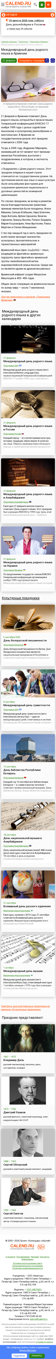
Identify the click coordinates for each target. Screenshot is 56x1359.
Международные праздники (16, 911)
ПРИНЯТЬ (37, 1355)
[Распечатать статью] (53, 60)
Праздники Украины (13, 570)
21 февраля (9, 60)
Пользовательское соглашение (27, 1266)
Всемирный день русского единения (27, 906)
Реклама (35, 1257)
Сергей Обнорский (15, 1164)
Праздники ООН (11, 365)
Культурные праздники (21, 598)
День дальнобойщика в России (24, 24)
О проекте (10, 1257)
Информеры (27, 1259)
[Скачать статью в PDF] (47, 60)
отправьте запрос (44, 1342)
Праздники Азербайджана (15, 502)
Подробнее (19, 1355)
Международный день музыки (23, 971)
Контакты (44, 1257)
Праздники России (12, 434)
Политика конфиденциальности (27, 1268)
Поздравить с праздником (33, 60)
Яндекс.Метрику (27, 1350)
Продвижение (23, 1257)
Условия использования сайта (27, 1263)
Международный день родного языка (27, 361)
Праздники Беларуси (13, 645)
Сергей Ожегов (13, 1213)
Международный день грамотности (26, 705)
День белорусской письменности (25, 640)
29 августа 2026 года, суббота (26, 20)
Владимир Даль (13, 1060)
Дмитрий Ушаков (14, 1112)
